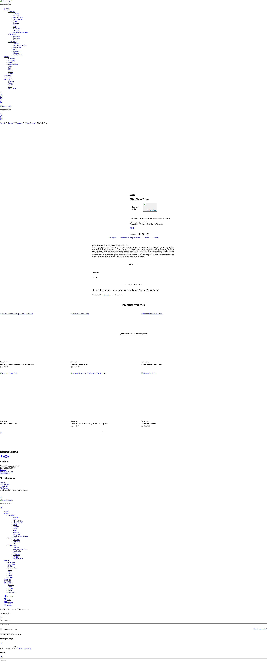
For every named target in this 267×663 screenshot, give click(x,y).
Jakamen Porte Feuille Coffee (151, 364)
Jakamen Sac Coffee (148, 424)
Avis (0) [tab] (155, 238)
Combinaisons (13, 64)
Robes (10, 62)
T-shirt (10, 85)
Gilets (14, 27)
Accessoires (3, 362)
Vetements (18, 123)
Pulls (10, 68)
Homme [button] (6, 10)
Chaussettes (16, 51)
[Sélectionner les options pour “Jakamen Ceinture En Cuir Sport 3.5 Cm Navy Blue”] (97, 413)
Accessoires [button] (12, 42)
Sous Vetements (18, 55)
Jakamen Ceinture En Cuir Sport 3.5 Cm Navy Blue (89, 424)
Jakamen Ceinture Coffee (9, 424)
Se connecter (5, 634)
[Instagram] (6, 457)
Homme (10, 123)
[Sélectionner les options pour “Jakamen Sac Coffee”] (167, 413)
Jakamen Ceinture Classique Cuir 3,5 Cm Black (17, 364)
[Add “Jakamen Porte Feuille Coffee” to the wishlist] (180, 354)
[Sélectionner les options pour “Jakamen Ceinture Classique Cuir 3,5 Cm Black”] (26, 353)
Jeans (10, 87)
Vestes (15, 21)
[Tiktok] (9, 457)
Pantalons (16, 15)
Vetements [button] (11, 12)
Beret (14, 49)
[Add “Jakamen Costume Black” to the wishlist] (109, 354)
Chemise (11, 81)
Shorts (10, 70)
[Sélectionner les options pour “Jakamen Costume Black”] (97, 353)
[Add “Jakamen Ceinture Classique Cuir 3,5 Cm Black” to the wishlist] (38, 354)
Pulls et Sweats (17, 19)
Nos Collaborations (6, 472)
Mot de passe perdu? (260, 629)
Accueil (6, 8)
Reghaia (2, 482)
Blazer (15, 25)
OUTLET (7, 77)
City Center (4, 486)
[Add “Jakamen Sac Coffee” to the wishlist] (180, 414)
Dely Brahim (4, 484)
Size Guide (12, 89)
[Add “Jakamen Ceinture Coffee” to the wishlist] (38, 414)
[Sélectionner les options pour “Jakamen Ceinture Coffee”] (26, 413)
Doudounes (16, 28)
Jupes (10, 66)
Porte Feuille (17, 47)
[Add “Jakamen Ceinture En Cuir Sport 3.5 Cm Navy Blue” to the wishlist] (109, 414)
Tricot (10, 83)
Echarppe (16, 53)
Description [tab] (112, 238)
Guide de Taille (151, 210)
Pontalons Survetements (20, 32)
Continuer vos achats (24, 648)
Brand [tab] (147, 238)
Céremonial (16, 38)
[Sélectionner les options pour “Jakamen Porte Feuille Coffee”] (167, 353)
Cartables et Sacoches (20, 45)
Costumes (16, 23)
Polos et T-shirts (18, 17)
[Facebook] (1, 457)
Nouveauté (7, 75)
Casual (15, 40)
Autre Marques (5, 473)
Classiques (16, 36)
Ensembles (16, 30)
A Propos (3, 470)
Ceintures (16, 44)
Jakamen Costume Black (79, 364)
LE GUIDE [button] (8, 79)
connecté (106, 295)
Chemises (16, 13)
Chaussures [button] (12, 34)
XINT (132, 228)
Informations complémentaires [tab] (130, 238)
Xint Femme (4, 488)
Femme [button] (6, 57)
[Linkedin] (4, 457)
